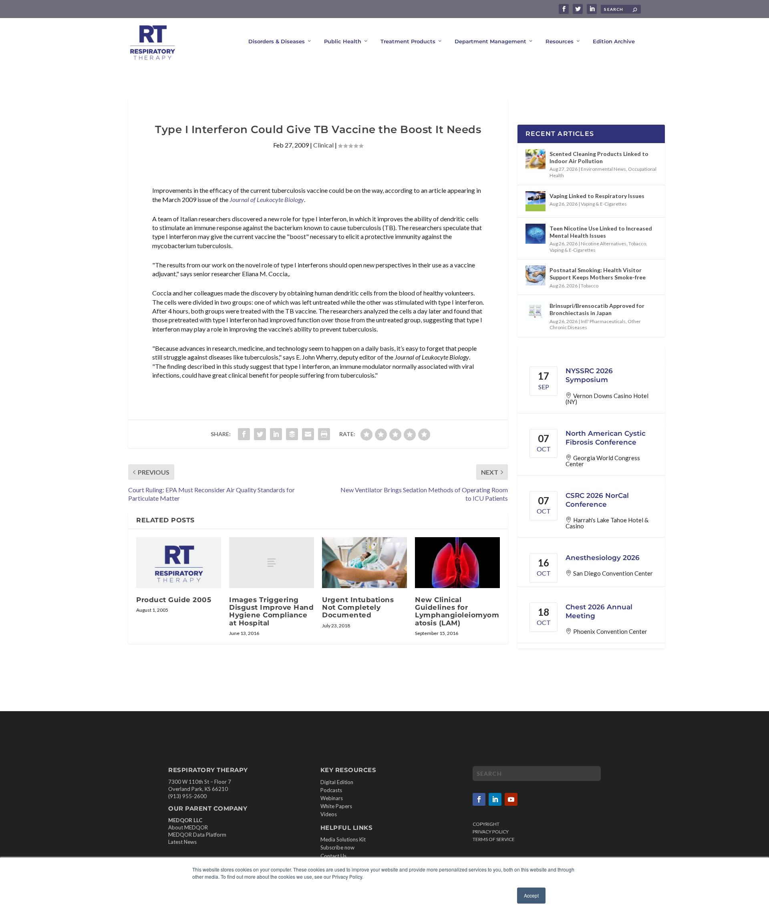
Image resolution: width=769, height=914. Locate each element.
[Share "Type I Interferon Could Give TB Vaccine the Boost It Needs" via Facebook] (244, 434)
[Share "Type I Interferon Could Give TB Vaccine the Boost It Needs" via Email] (308, 434)
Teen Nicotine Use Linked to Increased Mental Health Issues (601, 232)
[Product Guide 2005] (178, 562)
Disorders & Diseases (276, 41)
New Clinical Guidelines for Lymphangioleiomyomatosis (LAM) (457, 611)
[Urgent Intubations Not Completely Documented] (364, 562)
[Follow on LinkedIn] (495, 799)
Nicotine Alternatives (603, 244)
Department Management (490, 41)
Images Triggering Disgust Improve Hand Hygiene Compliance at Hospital (271, 611)
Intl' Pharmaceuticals (603, 321)
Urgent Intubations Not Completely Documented (358, 607)
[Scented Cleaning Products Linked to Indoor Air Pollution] (535, 159)
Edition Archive (614, 41)
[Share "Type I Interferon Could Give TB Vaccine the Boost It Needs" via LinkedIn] (276, 434)
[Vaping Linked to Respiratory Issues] (535, 201)
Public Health (342, 41)
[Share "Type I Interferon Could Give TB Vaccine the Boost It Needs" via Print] (324, 434)
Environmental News (603, 169)
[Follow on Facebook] (479, 799)
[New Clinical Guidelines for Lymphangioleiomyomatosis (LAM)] (457, 562)
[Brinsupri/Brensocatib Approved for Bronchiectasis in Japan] (535, 311)
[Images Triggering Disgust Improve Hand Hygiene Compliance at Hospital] (271, 562)
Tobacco (637, 244)
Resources (560, 41)
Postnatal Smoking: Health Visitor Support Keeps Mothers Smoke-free (598, 274)
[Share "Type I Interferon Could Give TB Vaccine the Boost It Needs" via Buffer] (292, 434)
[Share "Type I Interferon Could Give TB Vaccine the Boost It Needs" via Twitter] (260, 434)
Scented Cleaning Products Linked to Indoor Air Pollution (599, 157)
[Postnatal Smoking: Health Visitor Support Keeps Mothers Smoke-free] (535, 275)
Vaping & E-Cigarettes (604, 204)
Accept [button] (531, 895)
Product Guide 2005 (173, 600)
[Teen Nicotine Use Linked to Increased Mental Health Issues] (535, 234)
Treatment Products (407, 41)
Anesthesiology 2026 (603, 558)
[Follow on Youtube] (511, 799)
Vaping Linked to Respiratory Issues (597, 195)
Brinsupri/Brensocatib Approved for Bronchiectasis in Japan (597, 309)
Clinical (323, 145)
